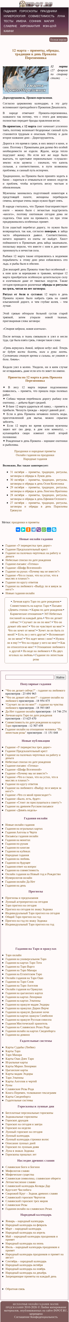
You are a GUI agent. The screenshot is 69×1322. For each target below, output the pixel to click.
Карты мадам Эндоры (19, 1074)
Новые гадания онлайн (20, 593)
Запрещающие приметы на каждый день (31, 1276)
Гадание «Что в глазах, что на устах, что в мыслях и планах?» (31, 778)
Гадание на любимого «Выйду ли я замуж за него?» (33, 789)
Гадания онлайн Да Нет (20, 881)
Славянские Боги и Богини (23, 1167)
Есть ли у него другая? (32, 634)
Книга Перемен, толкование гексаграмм (31, 1093)
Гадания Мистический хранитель (26, 1023)
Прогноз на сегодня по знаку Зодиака (29, 909)
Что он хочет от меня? (22, 630)
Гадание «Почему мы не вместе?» (26, 773)
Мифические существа (20, 1174)
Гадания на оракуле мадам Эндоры (27, 1004)
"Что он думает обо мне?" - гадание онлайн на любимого (34, 699)
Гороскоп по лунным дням (22, 1147)
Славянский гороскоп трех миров (27, 1201)
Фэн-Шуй (49, 26)
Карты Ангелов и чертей (21, 1081)
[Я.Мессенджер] (23, 529)
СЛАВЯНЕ (10, 26)
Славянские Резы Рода (20, 1089)
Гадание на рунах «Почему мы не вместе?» (33, 571)
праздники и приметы (25, 522)
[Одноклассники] (28, 529)
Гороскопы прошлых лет (21, 1154)
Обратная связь (15, 1289)
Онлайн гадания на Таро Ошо (24, 978)
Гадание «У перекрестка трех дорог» (28, 747)
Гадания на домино (18, 1034)
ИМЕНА (21, 21)
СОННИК (35, 21)
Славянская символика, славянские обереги (33, 1178)
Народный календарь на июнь (24, 1243)
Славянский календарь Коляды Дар (28, 1186)
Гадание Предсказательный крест (26, 751)
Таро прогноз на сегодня (20, 905)
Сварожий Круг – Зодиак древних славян (32, 1193)
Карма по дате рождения (46, 610)
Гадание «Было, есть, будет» (23, 799)
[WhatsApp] (44, 529)
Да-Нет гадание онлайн (20, 711)
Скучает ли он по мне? (36, 622)
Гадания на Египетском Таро (24, 974)
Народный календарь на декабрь (26, 1272)
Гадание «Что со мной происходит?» (28, 795)
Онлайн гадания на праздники (35, 455)
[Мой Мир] (49, 529)
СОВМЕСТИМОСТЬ (41, 16)
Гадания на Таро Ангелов (22, 985)
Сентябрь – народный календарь (26, 1261)
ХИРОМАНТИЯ (30, 26)
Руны (9, 1085)
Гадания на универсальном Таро (26, 959)
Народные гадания (17, 855)
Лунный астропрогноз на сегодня (26, 901)
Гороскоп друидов (17, 1120)
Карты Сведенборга (18, 1096)
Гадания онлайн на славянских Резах (29, 1209)
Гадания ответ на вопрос (20, 866)
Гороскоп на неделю (18, 1128)
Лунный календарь (17, 1135)
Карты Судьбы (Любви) (20, 1047)
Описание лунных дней (21, 1143)
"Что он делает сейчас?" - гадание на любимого (35, 690)
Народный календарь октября (24, 1265)
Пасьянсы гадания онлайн (21, 836)
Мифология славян (17, 1171)
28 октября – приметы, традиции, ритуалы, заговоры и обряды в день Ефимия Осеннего (39, 497)
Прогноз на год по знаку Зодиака (26, 920)
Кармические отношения (26, 614)
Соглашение (22, 1317)
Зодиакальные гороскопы (22, 1116)
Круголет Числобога (18, 1190)
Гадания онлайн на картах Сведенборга (30, 1031)
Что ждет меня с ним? (39, 638)
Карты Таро (13, 1051)
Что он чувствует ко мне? (47, 626)
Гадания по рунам (16, 843)
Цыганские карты (17, 1070)
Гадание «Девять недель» (21, 810)
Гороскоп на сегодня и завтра (24, 1124)
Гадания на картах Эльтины (23, 1000)
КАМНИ (9, 31)
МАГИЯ (49, 21)
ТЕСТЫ (8, 21)
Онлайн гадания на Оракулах (24, 989)
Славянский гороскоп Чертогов (25, 1197)
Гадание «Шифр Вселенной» (23, 769)
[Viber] (38, 529)
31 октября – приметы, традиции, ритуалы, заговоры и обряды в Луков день (39, 474)
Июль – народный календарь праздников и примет (32, 1248)
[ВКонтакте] (18, 529)
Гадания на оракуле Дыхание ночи (27, 1012)
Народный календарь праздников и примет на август (34, 1255)
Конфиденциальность (44, 1317)
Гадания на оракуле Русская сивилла (29, 1019)
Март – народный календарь (23, 1228)
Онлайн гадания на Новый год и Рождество (33, 874)
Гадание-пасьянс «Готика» (22, 765)
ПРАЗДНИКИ (48, 11)
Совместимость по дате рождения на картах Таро (33, 723)
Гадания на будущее (17, 862)
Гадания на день (15, 885)
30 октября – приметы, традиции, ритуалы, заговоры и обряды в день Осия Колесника (39, 481)
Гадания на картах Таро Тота (24, 962)
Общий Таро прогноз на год (23, 917)
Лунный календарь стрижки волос (27, 1139)
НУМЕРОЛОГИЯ (14, 16)
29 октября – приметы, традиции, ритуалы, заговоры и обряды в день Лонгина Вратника (39, 489)
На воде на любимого (36, 651)
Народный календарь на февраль (26, 1225)
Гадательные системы (19, 1100)
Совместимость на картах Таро (29, 605)
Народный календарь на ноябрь (25, 1269)
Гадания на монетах (17, 840)
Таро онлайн (14, 955)
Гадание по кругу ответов (21, 784)
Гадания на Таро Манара (21, 970)
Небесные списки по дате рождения (28, 762)
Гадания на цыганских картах (24, 993)
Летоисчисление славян (21, 1182)
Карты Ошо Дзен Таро (20, 1058)
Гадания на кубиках (17, 851)
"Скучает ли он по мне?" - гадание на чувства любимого (34, 706)
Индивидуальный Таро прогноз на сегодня (32, 913)
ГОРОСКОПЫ (28, 11)
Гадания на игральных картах (24, 828)
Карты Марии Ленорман (21, 1066)
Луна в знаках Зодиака (20, 1151)
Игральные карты (17, 1062)
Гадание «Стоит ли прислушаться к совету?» (33, 802)
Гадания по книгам (17, 847)
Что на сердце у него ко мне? (39, 643)
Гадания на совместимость (22, 870)
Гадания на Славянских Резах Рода (27, 1027)
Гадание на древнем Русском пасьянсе (29, 806)
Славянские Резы (16, 1205)
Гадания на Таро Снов (20, 981)
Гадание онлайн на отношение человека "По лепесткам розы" (33, 730)
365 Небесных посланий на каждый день (36, 616)
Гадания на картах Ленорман (24, 997)
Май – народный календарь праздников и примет (32, 1238)
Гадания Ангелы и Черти (21, 832)
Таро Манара (14, 1055)
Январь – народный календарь (25, 1221)
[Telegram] (33, 529)
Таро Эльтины (15, 1077)
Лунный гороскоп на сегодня (24, 1132)
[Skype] (54, 529)
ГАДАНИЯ (10, 11)
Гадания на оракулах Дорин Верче (27, 1008)
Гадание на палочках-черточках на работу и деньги (33, 756)
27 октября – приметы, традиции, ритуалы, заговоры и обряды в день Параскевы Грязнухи (39, 506)
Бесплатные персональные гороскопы (29, 1113)
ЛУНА (61, 16)
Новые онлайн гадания (19, 825)
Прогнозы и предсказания (21, 898)
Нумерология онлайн (18, 878)
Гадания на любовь (17, 859)
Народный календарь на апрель (25, 1232)
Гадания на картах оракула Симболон (29, 1016)
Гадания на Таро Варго (20, 966)
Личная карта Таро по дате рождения (28, 715)
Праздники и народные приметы (35, 451)
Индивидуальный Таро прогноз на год (29, 924)
